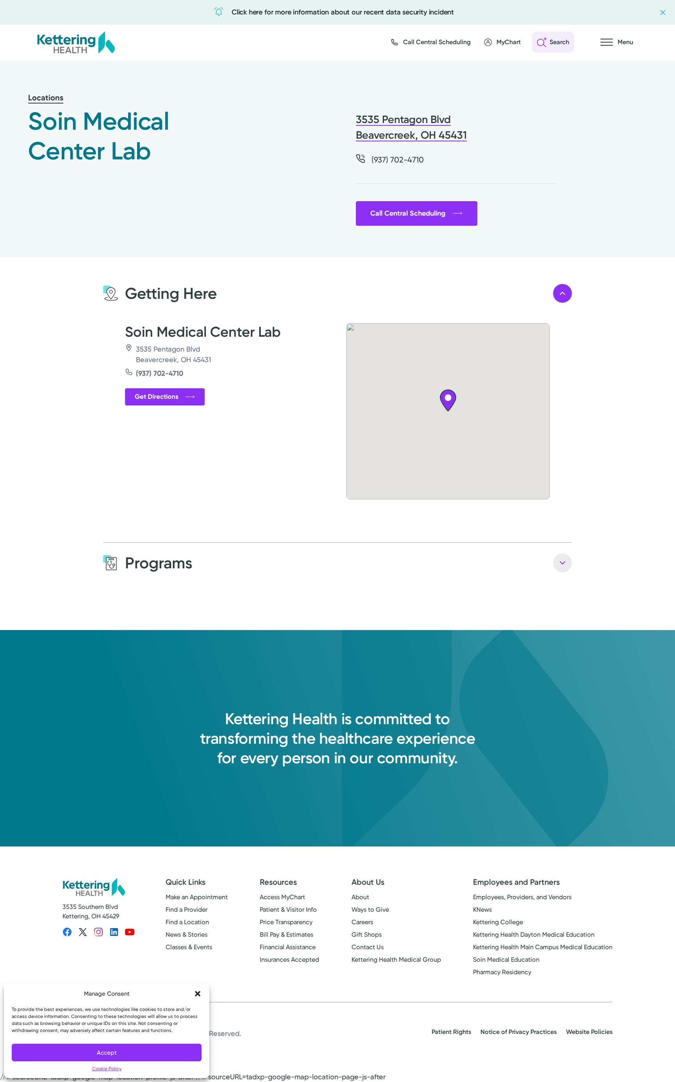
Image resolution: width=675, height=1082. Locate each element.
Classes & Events (189, 947)
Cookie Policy (106, 1068)
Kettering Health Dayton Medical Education (534, 934)
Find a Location (187, 922)
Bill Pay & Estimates (286, 934)
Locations (45, 97)
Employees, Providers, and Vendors (522, 897)
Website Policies (589, 1032)
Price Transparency (286, 922)
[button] (198, 994)
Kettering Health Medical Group (396, 959)
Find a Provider (186, 909)
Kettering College (498, 922)
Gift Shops (367, 934)
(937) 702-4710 (159, 373)
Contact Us (368, 947)
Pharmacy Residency (502, 972)
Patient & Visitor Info (288, 909)
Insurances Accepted (289, 959)
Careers (362, 922)
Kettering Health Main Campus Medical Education (542, 947)
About (360, 897)
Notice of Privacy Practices (518, 1032)
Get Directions (157, 396)
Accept (107, 1052)
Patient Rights (451, 1032)
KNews (482, 909)
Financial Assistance (288, 947)
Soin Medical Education (506, 959)
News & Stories (186, 934)
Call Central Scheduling (407, 213)
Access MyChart (282, 897)
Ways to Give (370, 909)
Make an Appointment (197, 897)
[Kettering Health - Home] (76, 42)
